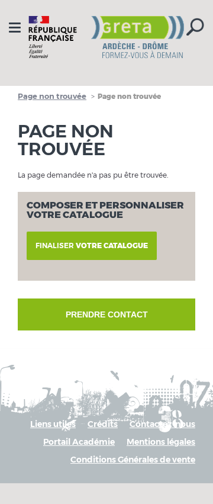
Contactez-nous (162, 424)
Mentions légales (161, 441)
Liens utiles (53, 424)
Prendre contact (107, 314)
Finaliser (92, 245)
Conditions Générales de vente (132, 459)
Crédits (103, 424)
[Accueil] (106, 37)
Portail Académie (79, 441)
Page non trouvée (52, 96)
